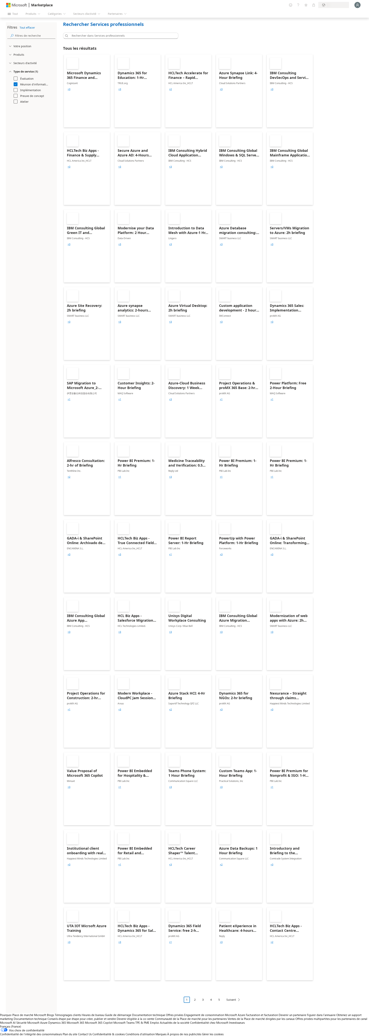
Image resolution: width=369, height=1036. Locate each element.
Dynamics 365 (57, 1022)
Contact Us (85, 1034)
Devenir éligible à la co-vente (135, 1019)
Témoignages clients (68, 1015)
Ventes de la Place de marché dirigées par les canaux (261, 1019)
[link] (87, 91)
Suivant (231, 999)
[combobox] (122, 35)
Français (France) (10, 1026)
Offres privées (174, 1015)
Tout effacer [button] (27, 27)
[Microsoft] (16, 5)
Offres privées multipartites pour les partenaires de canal (331, 1019)
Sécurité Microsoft (27, 1022)
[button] (66, 35)
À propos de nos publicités (184, 1034)
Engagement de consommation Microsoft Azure (215, 1015)
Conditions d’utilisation (140, 1034)
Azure (43, 1022)
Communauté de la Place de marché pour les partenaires (191, 1019)
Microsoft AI (8, 1022)
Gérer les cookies (213, 1034)
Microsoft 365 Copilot (99, 1022)
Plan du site (70, 1034)
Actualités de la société (174, 1022)
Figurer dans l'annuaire (321, 1015)
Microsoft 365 (75, 1022)
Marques (160, 1034)
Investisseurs (237, 1022)
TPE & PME (142, 1022)
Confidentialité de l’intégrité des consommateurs (31, 1034)
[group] (69, 89)
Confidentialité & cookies (108, 1034)
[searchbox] (35, 35)
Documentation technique (148, 1015)
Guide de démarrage (118, 1015)
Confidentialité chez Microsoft (209, 1022)
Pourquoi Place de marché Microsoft (23, 1015)
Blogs (50, 1015)
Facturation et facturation (262, 1015)
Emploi (154, 1022)
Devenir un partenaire (292, 1015)
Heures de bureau (93, 1015)
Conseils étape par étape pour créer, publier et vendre (81, 1019)
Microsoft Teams (124, 1022)
